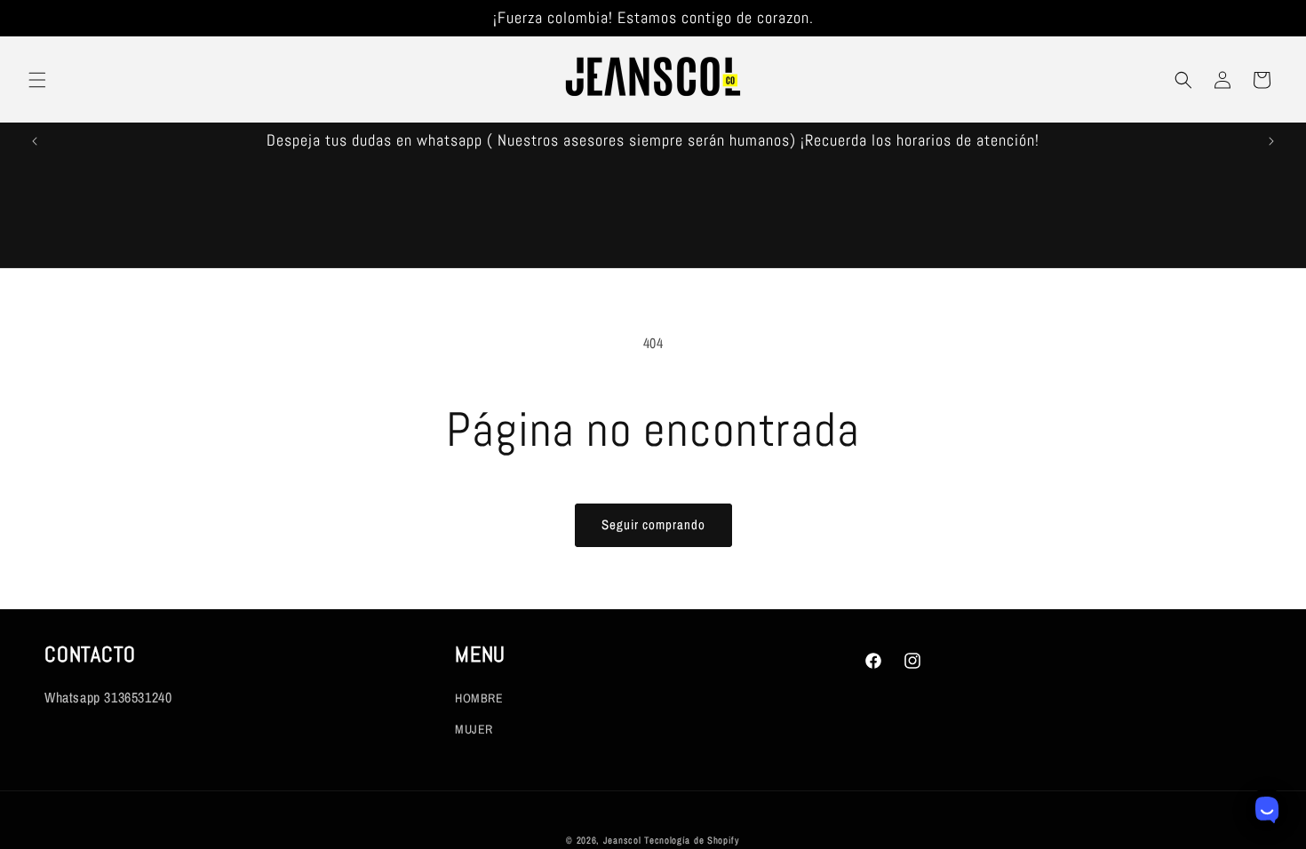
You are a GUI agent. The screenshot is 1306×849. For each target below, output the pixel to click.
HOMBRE (479, 698)
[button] (37, 79)
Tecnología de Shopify (692, 840)
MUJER (474, 729)
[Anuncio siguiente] (1271, 141)
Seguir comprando (653, 524)
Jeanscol (623, 840)
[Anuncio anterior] (34, 141)
